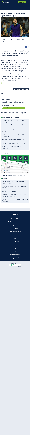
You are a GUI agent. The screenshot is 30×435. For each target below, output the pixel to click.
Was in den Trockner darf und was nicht (13, 139)
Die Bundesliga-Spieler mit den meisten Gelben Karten (13, 135)
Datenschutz (15, 228)
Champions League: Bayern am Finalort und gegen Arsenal (15, 182)
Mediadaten (15, 248)
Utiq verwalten (15, 235)
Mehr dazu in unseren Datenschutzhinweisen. (18, 115)
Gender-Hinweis (15, 241)
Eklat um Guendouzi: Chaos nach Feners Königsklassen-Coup (14, 195)
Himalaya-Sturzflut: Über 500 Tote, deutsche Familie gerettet (14, 121)
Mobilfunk (22, 2)
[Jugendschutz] (15, 265)
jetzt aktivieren (7, 107)
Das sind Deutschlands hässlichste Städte (13, 143)
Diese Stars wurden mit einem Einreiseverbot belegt (15, 126)
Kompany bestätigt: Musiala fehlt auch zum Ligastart (15, 200)
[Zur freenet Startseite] (5, 1)
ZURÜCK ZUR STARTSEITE (21, 89)
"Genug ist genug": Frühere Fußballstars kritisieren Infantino (14, 187)
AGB (15, 238)
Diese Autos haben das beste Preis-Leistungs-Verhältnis (15, 130)
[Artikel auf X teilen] (28, 46)
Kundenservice (15, 218)
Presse (15, 245)
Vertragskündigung (15, 254)
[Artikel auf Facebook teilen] (26, 46)
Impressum (15, 225)
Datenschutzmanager (15, 231)
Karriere (15, 251)
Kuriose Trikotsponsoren (10, 191)
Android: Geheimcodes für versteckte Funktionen (12, 147)
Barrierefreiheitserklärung (15, 222)
